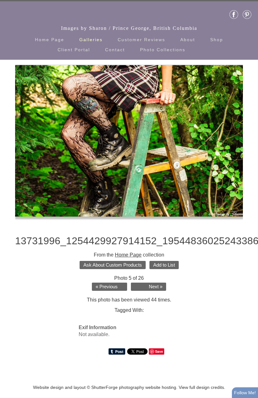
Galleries (91, 39)
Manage (250, 3)
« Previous (107, 286)
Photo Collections (162, 49)
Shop (216, 39)
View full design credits (201, 387)
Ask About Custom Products (112, 265)
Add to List (164, 265)
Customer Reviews (141, 39)
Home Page (49, 39)
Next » (155, 286)
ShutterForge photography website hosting (133, 387)
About (187, 39)
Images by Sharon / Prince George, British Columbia (129, 28)
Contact (115, 49)
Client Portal (74, 49)
